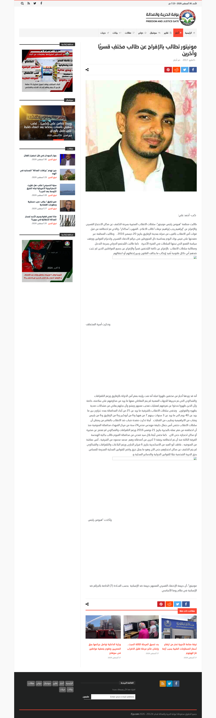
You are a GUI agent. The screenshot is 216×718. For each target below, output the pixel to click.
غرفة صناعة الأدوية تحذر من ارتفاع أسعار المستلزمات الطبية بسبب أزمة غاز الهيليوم (179, 648)
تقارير (55, 683)
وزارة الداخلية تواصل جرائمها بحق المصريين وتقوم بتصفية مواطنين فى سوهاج (105, 648)
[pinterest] (168, 69)
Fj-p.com (135, 714)
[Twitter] (35, 3)
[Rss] (28, 3)
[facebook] (193, 69)
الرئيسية (69, 683)
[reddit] (176, 69)
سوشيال (47, 683)
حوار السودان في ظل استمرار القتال (40, 155)
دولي (38, 683)
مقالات (31, 683)
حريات (62, 689)
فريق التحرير (67, 135)
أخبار (175, 60)
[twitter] (184, 69)
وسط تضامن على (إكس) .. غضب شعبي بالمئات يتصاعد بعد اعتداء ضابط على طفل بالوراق (48, 127)
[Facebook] (41, 3)
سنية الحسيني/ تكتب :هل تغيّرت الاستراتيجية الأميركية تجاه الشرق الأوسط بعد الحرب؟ (42, 188)
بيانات (70, 689)
